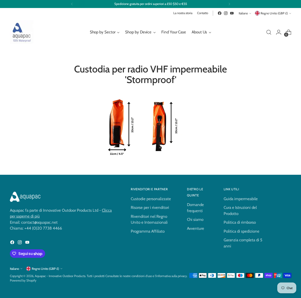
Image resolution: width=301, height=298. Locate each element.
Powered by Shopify (23, 280)
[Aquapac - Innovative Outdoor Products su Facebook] (220, 13)
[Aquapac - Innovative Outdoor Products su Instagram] (226, 13)
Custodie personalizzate (151, 198)
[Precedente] (72, 4)
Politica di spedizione (241, 231)
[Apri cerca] (268, 32)
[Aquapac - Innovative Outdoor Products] (21, 32)
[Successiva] (229, 4)
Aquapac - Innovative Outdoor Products (60, 276)
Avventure (195, 228)
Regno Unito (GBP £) (274, 13)
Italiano (243, 13)
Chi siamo (195, 219)
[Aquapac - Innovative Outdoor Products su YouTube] (232, 13)
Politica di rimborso (240, 222)
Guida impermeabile (241, 198)
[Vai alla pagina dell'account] (278, 32)
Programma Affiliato (148, 231)
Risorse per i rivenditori (150, 207)
